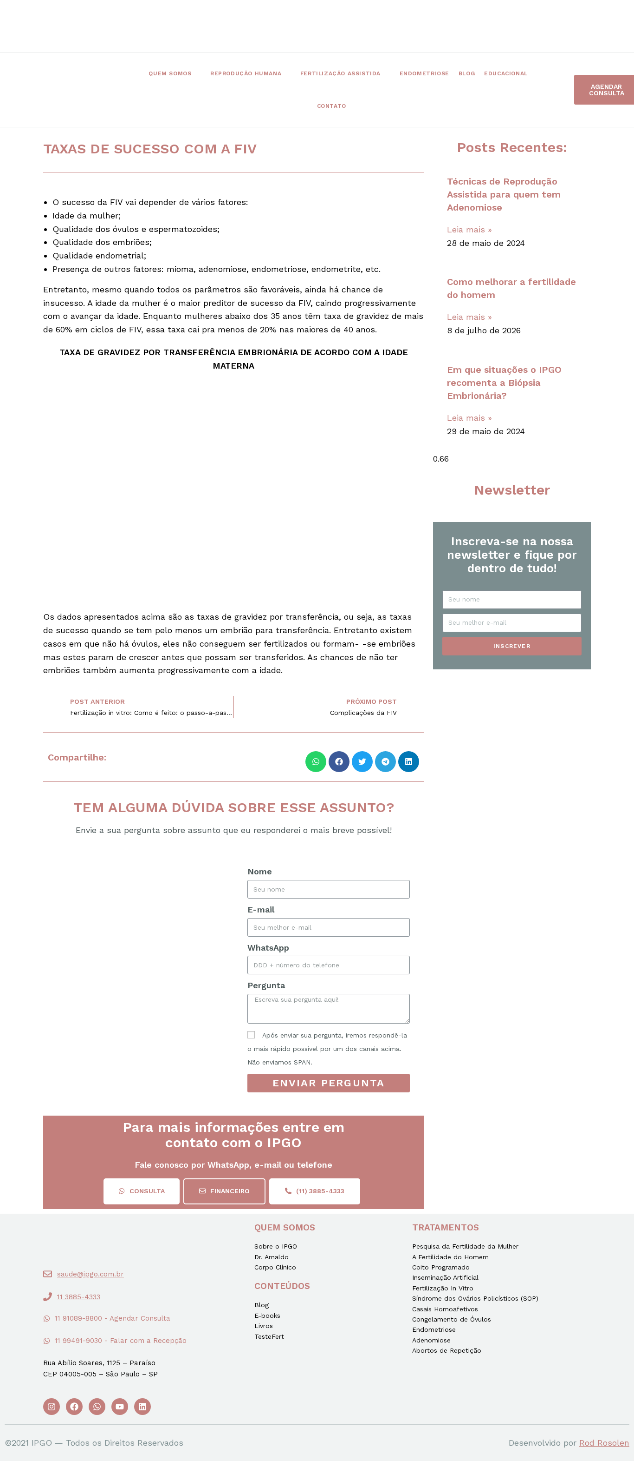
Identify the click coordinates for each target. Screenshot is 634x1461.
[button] (142, 1191)
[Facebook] (74, 1406)
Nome (259, 871)
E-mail (260, 909)
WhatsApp (268, 947)
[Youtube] (119, 1406)
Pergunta (266, 985)
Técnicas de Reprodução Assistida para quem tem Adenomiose (504, 194)
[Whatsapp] (97, 1406)
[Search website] (367, 106)
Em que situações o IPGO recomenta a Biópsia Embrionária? (504, 382)
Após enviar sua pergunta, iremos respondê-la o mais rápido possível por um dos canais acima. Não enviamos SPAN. (327, 1048)
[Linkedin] (142, 1406)
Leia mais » (469, 229)
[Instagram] (51, 1406)
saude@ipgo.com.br (90, 1274)
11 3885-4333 (78, 1297)
